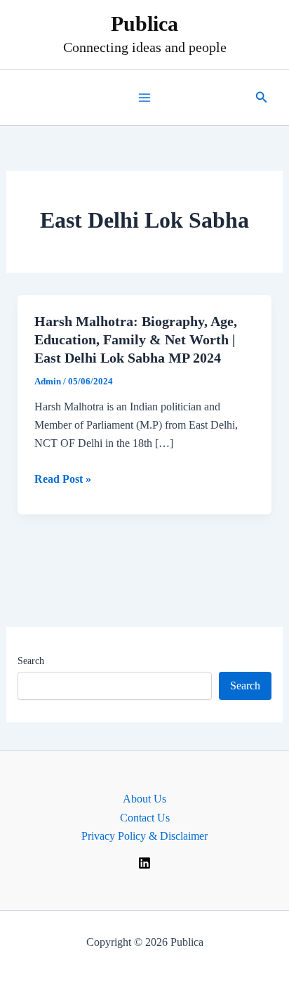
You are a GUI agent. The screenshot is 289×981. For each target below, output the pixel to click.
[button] (261, 98)
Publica (144, 23)
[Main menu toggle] (144, 97)
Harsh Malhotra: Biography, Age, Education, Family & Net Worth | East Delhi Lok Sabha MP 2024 (135, 339)
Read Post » (62, 480)
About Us (144, 799)
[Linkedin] (144, 863)
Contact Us (145, 818)
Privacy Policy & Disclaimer (144, 836)
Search (31, 661)
